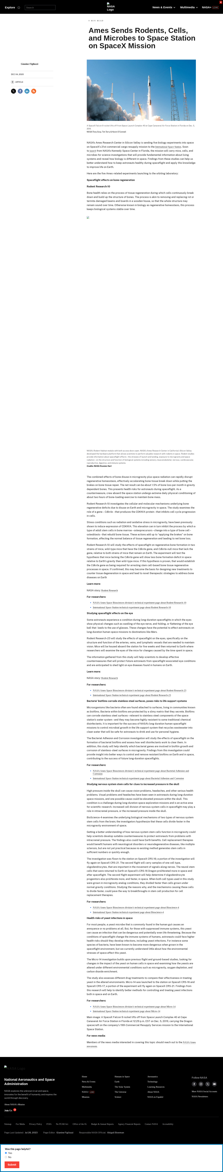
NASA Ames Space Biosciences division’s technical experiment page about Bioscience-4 (136, 907)
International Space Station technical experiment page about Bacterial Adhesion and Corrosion (138, 778)
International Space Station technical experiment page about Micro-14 (126, 1011)
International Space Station (168, 147)
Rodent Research (109, 590)
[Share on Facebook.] (20, 91)
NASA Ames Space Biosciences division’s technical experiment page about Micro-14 (134, 1006)
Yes (10, 1153)
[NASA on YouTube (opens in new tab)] (214, 1084)
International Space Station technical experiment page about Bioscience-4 (128, 912)
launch (93, 151)
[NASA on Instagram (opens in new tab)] (200, 1084)
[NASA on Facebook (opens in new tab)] (194, 1084)
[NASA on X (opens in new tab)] (207, 1084)
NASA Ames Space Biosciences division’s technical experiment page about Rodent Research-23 (139, 690)
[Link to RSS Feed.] (33, 91)
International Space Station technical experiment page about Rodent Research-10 (132, 607)
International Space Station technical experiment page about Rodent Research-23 (132, 695)
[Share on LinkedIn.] (27, 91)
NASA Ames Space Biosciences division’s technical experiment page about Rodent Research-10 (139, 602)
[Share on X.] (13, 91)
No (9, 1157)
